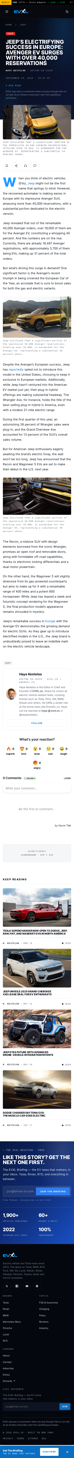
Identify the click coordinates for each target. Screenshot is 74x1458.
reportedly (16, 369)
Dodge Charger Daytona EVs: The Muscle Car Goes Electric (24, 1114)
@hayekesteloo (28, 714)
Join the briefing (53, 1191)
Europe (50, 621)
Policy (42, 1315)
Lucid (6, 1334)
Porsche (7, 1328)
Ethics (6, 1374)
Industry (43, 1328)
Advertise (8, 1368)
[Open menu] (7, 12)
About (6, 1355)
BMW (6, 1315)
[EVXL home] (21, 11)
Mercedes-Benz (12, 1321)
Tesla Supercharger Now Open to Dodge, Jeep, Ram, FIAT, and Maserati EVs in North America (35, 932)
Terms (20, 1438)
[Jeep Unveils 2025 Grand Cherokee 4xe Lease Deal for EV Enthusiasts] (37, 968)
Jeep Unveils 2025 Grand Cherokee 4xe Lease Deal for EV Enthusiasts (27, 993)
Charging (44, 1308)
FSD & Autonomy (48, 1302)
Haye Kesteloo (30, 674)
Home (9, 25)
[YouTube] (27, 1286)
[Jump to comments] (35, 166)
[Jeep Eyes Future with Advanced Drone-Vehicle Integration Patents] (37, 1029)
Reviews (43, 1321)
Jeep (23, 25)
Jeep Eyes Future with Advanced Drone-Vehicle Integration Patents (28, 1054)
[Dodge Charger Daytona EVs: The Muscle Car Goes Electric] (37, 1089)
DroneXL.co (53, 706)
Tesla (6, 1302)
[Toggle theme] (67, 12)
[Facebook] (17, 1286)
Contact (7, 1362)
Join (65, 1406)
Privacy (8, 1438)
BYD (5, 1340)
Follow (36, 723)
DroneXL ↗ (9, 1381)
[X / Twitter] (7, 1286)
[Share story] (16, 166)
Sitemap (33, 1438)
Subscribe (49, 1451)
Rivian (6, 1308)
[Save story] (7, 166)
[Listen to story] (25, 166)
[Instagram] (37, 1286)
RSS (44, 1438)
